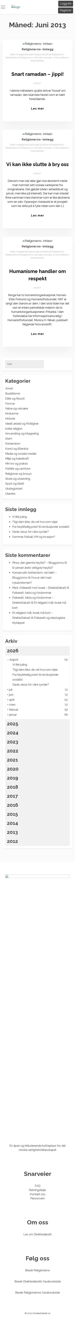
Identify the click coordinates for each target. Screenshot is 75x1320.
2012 (12, 841)
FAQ (37, 1186)
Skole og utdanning (17, 478)
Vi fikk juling (19, 516)
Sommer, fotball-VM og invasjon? (33, 536)
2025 (12, 724)
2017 (12, 796)
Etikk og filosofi (15, 398)
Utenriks (10, 493)
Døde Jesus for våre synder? (30, 531)
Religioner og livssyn (18, 473)
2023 (12, 742)
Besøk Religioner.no (37, 1270)
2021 (12, 760)
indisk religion (13, 428)
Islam (8, 438)
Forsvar (10, 403)
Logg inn (65, 3)
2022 (12, 751)
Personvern (37, 1198)
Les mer (37, 108)
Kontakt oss (37, 1194)
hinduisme (11, 413)
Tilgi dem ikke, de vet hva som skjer (35, 522)
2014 (12, 823)
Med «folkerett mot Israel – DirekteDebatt (39, 587)
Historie (10, 418)
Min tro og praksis (16, 463)
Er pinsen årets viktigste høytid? (32, 567)
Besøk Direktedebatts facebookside (37, 1281)
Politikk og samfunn (18, 468)
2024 (12, 733)
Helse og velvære (16, 408)
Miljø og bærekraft (17, 458)
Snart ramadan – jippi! (38, 74)
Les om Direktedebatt (37, 1234)
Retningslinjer (37, 1190)
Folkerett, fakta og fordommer (31, 592)
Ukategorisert (13, 488)
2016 (12, 805)
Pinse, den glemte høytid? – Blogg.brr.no (38, 562)
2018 (12, 787)
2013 (12, 832)
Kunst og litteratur (16, 448)
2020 (12, 769)
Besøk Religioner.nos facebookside (37, 1292)
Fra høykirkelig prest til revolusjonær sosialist (40, 526)
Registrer (65, 10)
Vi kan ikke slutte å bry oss (37, 164)
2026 (12, 651)
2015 (12, 814)
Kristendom (12, 443)
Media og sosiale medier (20, 453)
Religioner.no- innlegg (37, 49)
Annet (37, 83)
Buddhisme (12, 393)
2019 (12, 778)
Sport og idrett (14, 483)
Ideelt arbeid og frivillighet (22, 423)
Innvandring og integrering (22, 433)
